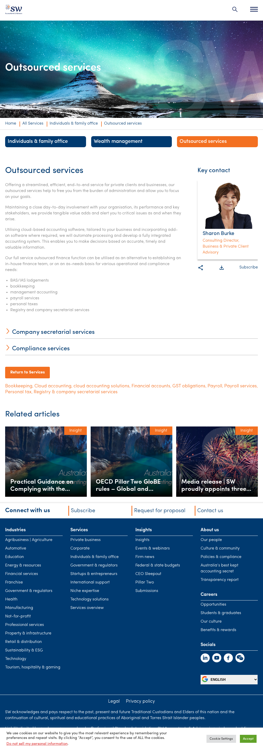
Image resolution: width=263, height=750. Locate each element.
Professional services (24, 625)
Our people (211, 540)
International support (90, 582)
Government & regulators (28, 132)
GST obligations (188, 386)
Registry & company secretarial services (76, 392)
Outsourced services (203, 141)
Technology (15, 659)
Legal (114, 701)
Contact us (210, 510)
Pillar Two (144, 582)
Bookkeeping (18, 386)
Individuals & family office (74, 123)
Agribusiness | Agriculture (28, 540)
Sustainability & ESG (24, 650)
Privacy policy (140, 701)
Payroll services (240, 386)
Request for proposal (159, 510)
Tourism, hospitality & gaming (32, 667)
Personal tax (18, 392)
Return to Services (27, 372)
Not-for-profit (18, 616)
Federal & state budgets (157, 565)
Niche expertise (84, 591)
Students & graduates (221, 613)
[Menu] (254, 9)
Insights (142, 540)
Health (11, 599)
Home (10, 123)
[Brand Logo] (13, 10)
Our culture (211, 622)
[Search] (235, 9)
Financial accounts (151, 386)
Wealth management (118, 141)
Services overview (87, 608)
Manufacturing (19, 608)
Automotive (15, 548)
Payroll (215, 386)
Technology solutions (89, 599)
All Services (32, 123)
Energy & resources (23, 565)
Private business (85, 540)
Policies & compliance (221, 557)
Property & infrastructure (28, 633)
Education (14, 557)
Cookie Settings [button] (221, 738)
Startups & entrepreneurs (93, 574)
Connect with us (27, 511)
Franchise (14, 582)
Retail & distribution (23, 642)
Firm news (144, 557)
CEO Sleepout (148, 574)
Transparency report (220, 580)
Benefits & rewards (218, 630)
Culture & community (220, 548)
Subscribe (248, 267)
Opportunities (213, 605)
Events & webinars (152, 548)
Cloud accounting (52, 386)
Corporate (80, 548)
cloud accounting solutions (101, 386)
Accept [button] (248, 738)
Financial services (21, 574)
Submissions (146, 591)
